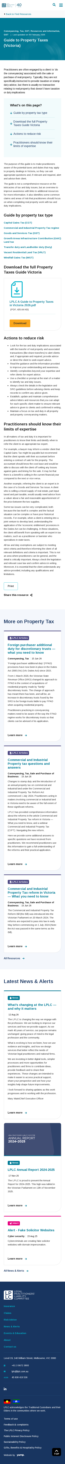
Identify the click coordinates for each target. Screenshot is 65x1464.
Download (22, 323)
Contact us (10, 1346)
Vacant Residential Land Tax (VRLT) (25, 252)
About (7, 1340)
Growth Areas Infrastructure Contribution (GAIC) (32, 238)
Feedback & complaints (16, 1424)
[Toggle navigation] (61, 5)
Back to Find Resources (18, 14)
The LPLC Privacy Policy (16, 1430)
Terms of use (11, 1418)
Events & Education (15, 1333)
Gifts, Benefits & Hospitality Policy (22, 1447)
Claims (7, 1313)
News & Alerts (12, 1326)
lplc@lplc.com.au (20, 1371)
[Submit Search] (54, 5)
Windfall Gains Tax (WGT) (18, 257)
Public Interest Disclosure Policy (21, 1436)
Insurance (9, 1306)
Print (11, 586)
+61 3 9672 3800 (20, 1365)
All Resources (12, 958)
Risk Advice (10, 1319)
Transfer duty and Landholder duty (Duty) (28, 247)
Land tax (9, 241)
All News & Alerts (14, 1270)
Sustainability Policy (14, 1442)
